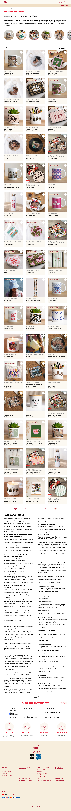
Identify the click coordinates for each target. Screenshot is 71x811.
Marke (67, 5)
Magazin (62, 5)
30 (52, 508)
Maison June (6, 8)
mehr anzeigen (7, 25)
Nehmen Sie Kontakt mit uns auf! (44, 780)
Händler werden (5, 779)
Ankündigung (22, 776)
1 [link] (15, 508)
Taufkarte (21, 774)
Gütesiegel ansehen (13, 717)
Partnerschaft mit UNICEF (7, 775)
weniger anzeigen (35, 696)
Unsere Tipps (5, 773)
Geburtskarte (22, 772)
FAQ (38, 778)
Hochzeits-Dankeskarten (24, 778)
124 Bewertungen (25, 16)
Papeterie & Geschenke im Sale (26, 780)
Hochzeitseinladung (23, 771)
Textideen (39, 771)
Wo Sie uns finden (5, 780)
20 (48, 508)
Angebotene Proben (41, 769)
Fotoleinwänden (18, 690)
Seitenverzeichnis (59, 778)
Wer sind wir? (4, 782)
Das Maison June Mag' (6, 771)
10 (45, 508)
